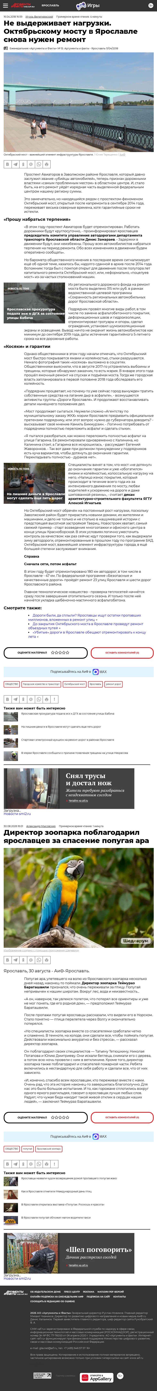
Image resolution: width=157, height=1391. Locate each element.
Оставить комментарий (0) (122, 653)
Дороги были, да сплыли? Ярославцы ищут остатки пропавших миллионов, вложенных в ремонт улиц (84, 617)
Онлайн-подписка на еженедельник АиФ (56, 1296)
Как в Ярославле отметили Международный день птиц (56, 1191)
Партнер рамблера (65, 1375)
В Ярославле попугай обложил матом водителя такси (56, 1217)
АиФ (122, 154)
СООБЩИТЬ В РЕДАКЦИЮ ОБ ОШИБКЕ (52, 1301)
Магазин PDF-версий (111, 1292)
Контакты (119, 1296)
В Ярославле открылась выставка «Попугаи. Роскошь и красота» (62, 1204)
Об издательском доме (45, 1292)
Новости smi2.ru (17, 814)
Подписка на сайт (98, 1296)
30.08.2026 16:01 (13, 826)
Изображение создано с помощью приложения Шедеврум (41, 950)
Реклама (88, 1292)
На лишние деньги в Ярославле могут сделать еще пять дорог (61, 726)
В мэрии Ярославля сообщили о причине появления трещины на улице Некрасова (74, 752)
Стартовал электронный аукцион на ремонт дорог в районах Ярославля (67, 739)
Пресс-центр (72, 1292)
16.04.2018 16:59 (13, 16)
